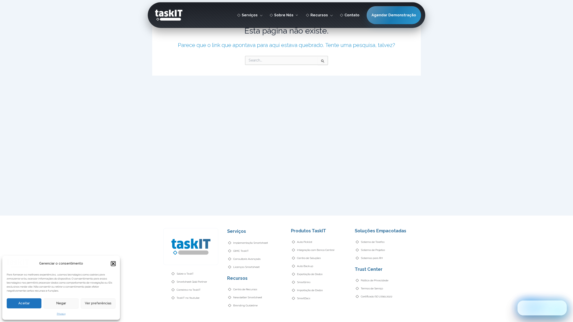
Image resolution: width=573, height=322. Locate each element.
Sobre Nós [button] (283, 15)
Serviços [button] (250, 15)
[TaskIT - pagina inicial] (18, 263)
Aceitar (24, 303)
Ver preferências (98, 303)
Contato (351, 15)
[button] (113, 263)
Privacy (61, 313)
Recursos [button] (319, 15)
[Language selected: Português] (542, 307)
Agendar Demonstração (394, 15)
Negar (61, 303)
